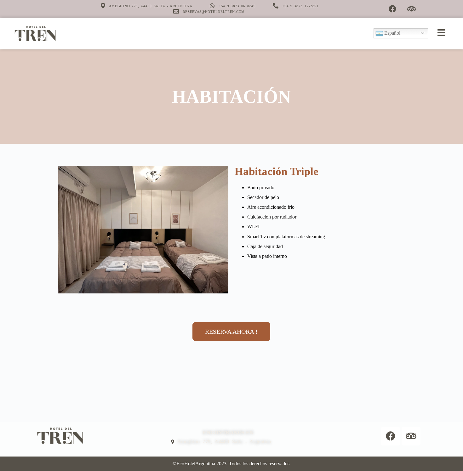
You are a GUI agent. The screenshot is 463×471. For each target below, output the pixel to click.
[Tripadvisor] (411, 8)
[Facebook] (392, 8)
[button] (231, 331)
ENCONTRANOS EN (228, 432)
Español (391, 33)
